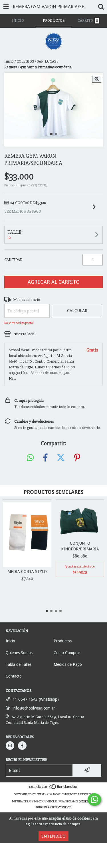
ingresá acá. (87, 801)
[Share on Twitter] (60, 458)
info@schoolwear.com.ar (34, 708)
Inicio (9, 61)
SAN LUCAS (46, 61)
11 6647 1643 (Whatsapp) (36, 699)
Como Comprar (67, 652)
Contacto (14, 676)
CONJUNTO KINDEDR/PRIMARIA (80, 546)
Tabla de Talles (18, 664)
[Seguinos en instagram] (10, 745)
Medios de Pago (68, 664)
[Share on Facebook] (45, 458)
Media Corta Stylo (27, 571)
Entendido (53, 836)
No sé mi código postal (19, 323)
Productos (63, 641)
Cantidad (13, 259)
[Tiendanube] (53, 788)
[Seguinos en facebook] (22, 745)
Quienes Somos (19, 652)
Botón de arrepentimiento (53, 807)
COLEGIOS (25, 61)
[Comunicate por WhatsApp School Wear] (94, 799)
